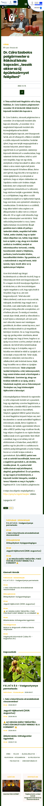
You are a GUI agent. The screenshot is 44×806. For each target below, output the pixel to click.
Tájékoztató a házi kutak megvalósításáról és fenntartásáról (32, 796)
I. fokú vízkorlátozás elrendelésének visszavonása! (22, 534)
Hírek (6, 44)
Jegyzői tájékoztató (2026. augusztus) (23, 551)
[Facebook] (22, 92)
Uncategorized (9, 624)
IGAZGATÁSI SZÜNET (11, 794)
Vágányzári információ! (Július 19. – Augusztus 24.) (17, 638)
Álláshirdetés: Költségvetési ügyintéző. (19, 620)
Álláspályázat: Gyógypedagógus (21, 543)
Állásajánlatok (13, 540)
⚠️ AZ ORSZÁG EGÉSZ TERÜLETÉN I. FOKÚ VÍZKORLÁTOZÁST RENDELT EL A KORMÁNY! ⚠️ (23, 561)
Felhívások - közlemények (18, 520)
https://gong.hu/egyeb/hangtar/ (16, 494)
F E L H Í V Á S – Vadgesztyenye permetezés (19, 524)
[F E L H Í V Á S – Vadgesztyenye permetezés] (22, 669)
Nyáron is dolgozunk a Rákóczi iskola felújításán (18, 628)
